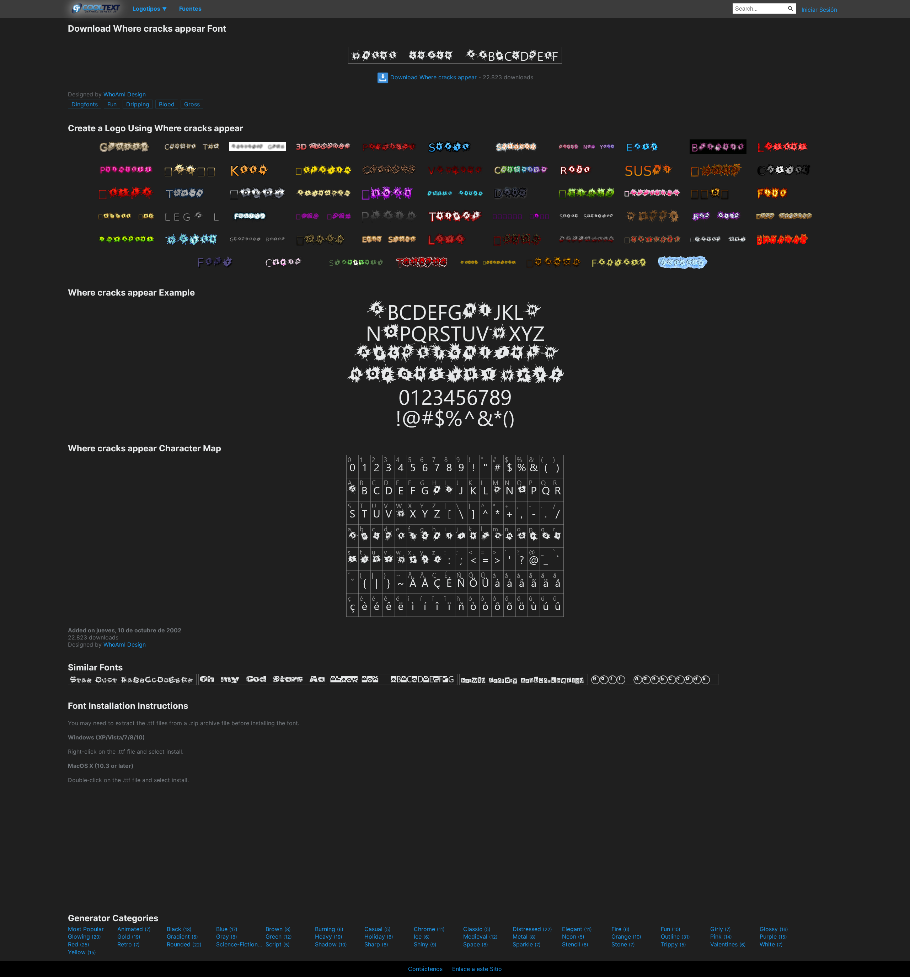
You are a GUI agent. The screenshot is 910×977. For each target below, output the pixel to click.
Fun (112, 104)
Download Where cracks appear (433, 77)
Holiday (378, 936)
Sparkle (527, 944)
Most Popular (86, 929)
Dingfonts (84, 104)
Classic (477, 929)
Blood (167, 104)
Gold (128, 936)
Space (475, 944)
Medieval (480, 936)
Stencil (575, 944)
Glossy (774, 929)
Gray (226, 936)
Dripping (137, 104)
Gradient (182, 936)
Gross (192, 104)
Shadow (331, 944)
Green (279, 936)
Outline (675, 936)
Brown (278, 929)
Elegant (577, 929)
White (771, 944)
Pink (721, 936)
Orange (626, 936)
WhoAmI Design (124, 94)
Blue (226, 929)
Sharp (376, 944)
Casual (377, 929)
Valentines (728, 944)
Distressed (532, 929)
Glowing (84, 936)
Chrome (429, 929)
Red (78, 944)
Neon (573, 936)
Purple (773, 936)
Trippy (673, 944)
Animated (134, 929)
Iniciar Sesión (819, 9)
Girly (720, 929)
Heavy (328, 936)
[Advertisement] (33, 130)
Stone (623, 944)
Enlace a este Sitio (477, 968)
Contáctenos (425, 968)
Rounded (184, 944)
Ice (422, 936)
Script (278, 944)
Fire (620, 929)
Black (179, 929)
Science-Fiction (240, 944)
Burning (329, 929)
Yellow (82, 952)
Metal (524, 936)
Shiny (425, 944)
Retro (128, 944)
